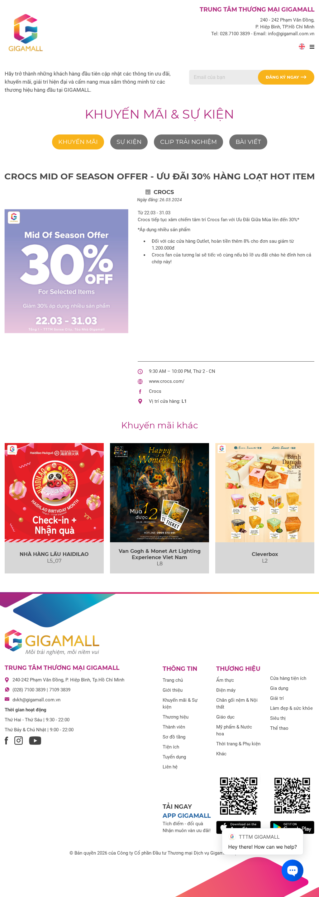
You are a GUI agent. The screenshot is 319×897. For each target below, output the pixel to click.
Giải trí (277, 698)
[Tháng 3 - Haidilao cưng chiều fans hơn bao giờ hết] (54, 492)
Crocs (155, 391)
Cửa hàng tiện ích (288, 678)
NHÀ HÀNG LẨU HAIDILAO (54, 554)
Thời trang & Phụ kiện (238, 744)
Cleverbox (265, 554)
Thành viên (174, 727)
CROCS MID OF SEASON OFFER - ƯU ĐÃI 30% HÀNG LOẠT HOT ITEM (159, 176)
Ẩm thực (225, 680)
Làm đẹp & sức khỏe (291, 708)
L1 (184, 401)
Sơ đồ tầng (174, 737)
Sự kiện (129, 141)
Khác (221, 754)
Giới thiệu (173, 690)
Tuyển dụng (174, 757)
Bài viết (248, 141)
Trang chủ (173, 680)
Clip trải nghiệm (188, 141)
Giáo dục (225, 717)
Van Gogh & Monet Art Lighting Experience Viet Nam (160, 554)
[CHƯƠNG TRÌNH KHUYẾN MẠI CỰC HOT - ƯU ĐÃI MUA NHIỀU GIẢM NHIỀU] (264, 492)
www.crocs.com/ (166, 381)
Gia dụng (279, 688)
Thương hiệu (175, 717)
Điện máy (226, 690)
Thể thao (279, 728)
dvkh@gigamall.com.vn (36, 700)
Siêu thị (278, 718)
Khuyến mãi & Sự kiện (159, 114)
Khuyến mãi (78, 141)
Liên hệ (170, 767)
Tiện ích (171, 747)
